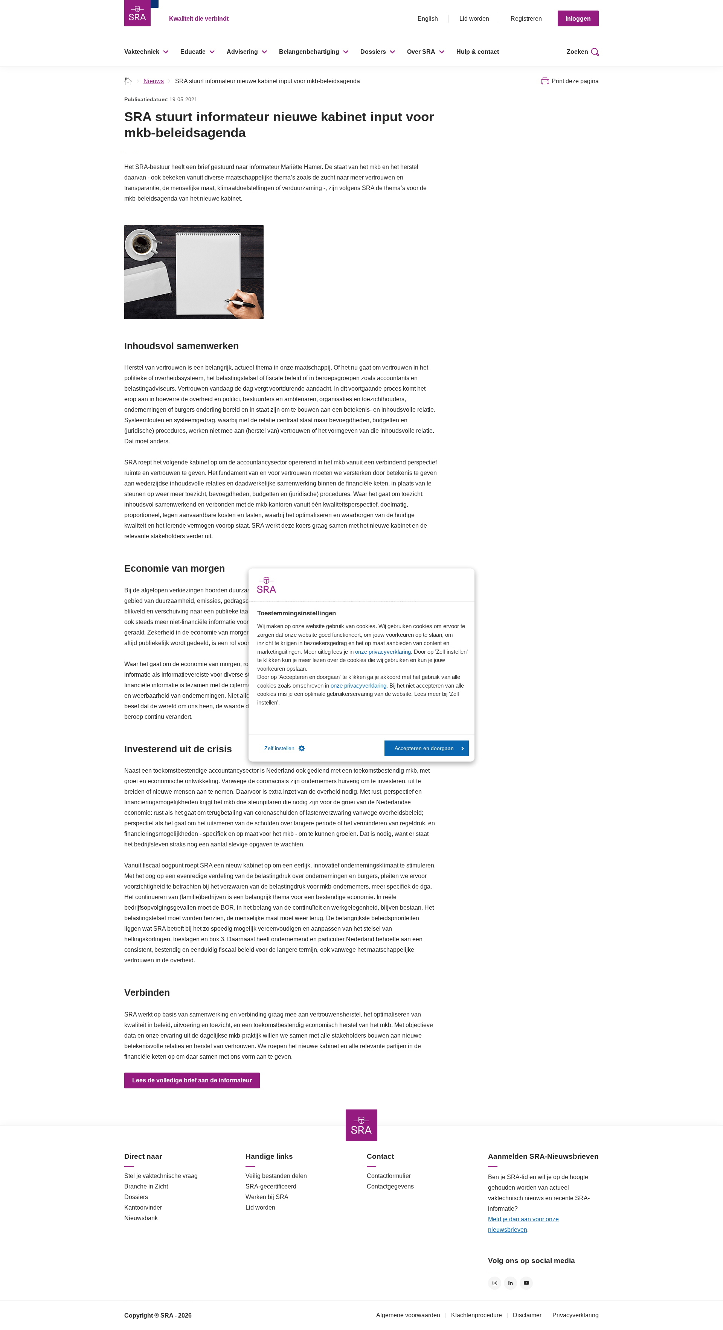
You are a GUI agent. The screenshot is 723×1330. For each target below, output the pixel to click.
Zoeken (577, 52)
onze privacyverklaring (383, 651)
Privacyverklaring (575, 1315)
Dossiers (373, 52)
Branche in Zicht (146, 1186)
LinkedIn (510, 1283)
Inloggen (578, 18)
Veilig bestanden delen (276, 1176)
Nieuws (153, 81)
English (428, 18)
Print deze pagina (575, 81)
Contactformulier (389, 1176)
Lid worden (474, 18)
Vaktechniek (141, 52)
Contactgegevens (390, 1186)
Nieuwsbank (141, 1218)
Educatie (193, 52)
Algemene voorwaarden (408, 1315)
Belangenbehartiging (309, 52)
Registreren (526, 18)
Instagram (494, 1283)
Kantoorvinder (143, 1207)
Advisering (242, 52)
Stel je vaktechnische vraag (161, 1176)
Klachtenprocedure (476, 1315)
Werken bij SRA (267, 1197)
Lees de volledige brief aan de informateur (192, 1080)
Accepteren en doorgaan (424, 748)
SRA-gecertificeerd (271, 1186)
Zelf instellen (279, 748)
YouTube (526, 1283)
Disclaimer (527, 1315)
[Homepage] (137, 13)
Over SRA (421, 52)
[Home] (128, 81)
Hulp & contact (477, 52)
